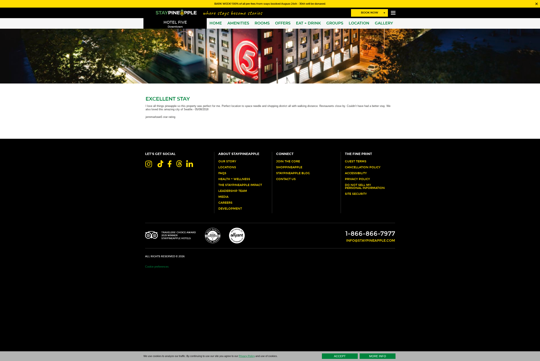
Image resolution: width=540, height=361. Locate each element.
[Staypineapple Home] (176, 12)
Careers (225, 202)
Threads (179, 163)
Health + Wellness (234, 179)
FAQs (222, 173)
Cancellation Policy (363, 167)
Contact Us (286, 179)
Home (215, 23)
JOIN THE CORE (288, 161)
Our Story (227, 161)
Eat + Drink (308, 23)
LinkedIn (189, 163)
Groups (334, 23)
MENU (393, 13)
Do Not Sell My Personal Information (365, 187)
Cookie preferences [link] (157, 266)
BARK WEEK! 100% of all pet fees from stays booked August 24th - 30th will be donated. (270, 4)
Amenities (238, 23)
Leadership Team (232, 191)
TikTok (159, 163)
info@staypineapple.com (370, 240)
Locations (227, 167)
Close (536, 4)
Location (359, 23)
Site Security (356, 194)
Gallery (384, 23)
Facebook (169, 163)
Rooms (262, 23)
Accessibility (356, 173)
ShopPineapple (289, 167)
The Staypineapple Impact (240, 185)
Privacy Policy (357, 179)
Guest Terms (355, 161)
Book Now (369, 12)
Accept (340, 356)
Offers (282, 23)
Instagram (148, 163)
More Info (377, 356)
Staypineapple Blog (293, 173)
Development (230, 208)
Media (223, 196)
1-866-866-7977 (370, 233)
